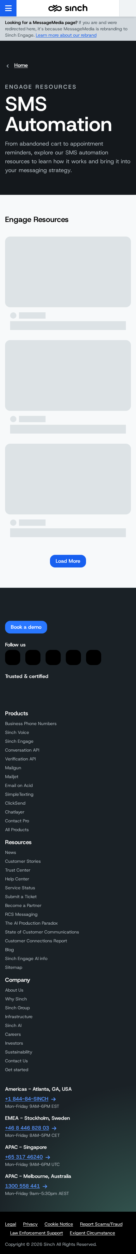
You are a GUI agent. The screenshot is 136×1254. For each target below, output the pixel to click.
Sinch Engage (19, 741)
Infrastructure (19, 1016)
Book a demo (26, 627)
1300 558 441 (22, 1186)
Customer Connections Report (36, 941)
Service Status (20, 888)
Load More (68, 561)
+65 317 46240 (24, 1157)
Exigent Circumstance (92, 1233)
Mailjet (11, 776)
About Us (14, 990)
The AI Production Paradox (31, 923)
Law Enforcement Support (36, 1233)
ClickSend (15, 803)
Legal (10, 1224)
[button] (127, 8)
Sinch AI (13, 1025)
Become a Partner (23, 905)
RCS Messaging (21, 914)
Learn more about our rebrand (66, 35)
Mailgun (13, 768)
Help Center (17, 879)
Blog (9, 949)
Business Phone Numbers (31, 723)
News (10, 852)
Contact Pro (17, 821)
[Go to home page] (68, 8)
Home (21, 65)
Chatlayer (14, 812)
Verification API (20, 759)
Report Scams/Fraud (101, 1224)
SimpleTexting (19, 794)
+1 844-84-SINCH (26, 1098)
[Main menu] (8, 8)
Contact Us (16, 1061)
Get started (16, 1069)
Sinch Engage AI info (26, 958)
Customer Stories (23, 861)
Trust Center (17, 870)
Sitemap (13, 967)
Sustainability (18, 1052)
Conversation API (22, 750)
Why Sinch (16, 999)
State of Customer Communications (42, 932)
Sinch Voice (17, 732)
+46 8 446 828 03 (27, 1128)
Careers (13, 1034)
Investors (14, 1043)
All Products (17, 829)
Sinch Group (17, 1008)
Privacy (30, 1224)
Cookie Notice (59, 1224)
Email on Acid (19, 785)
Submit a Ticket (21, 896)
